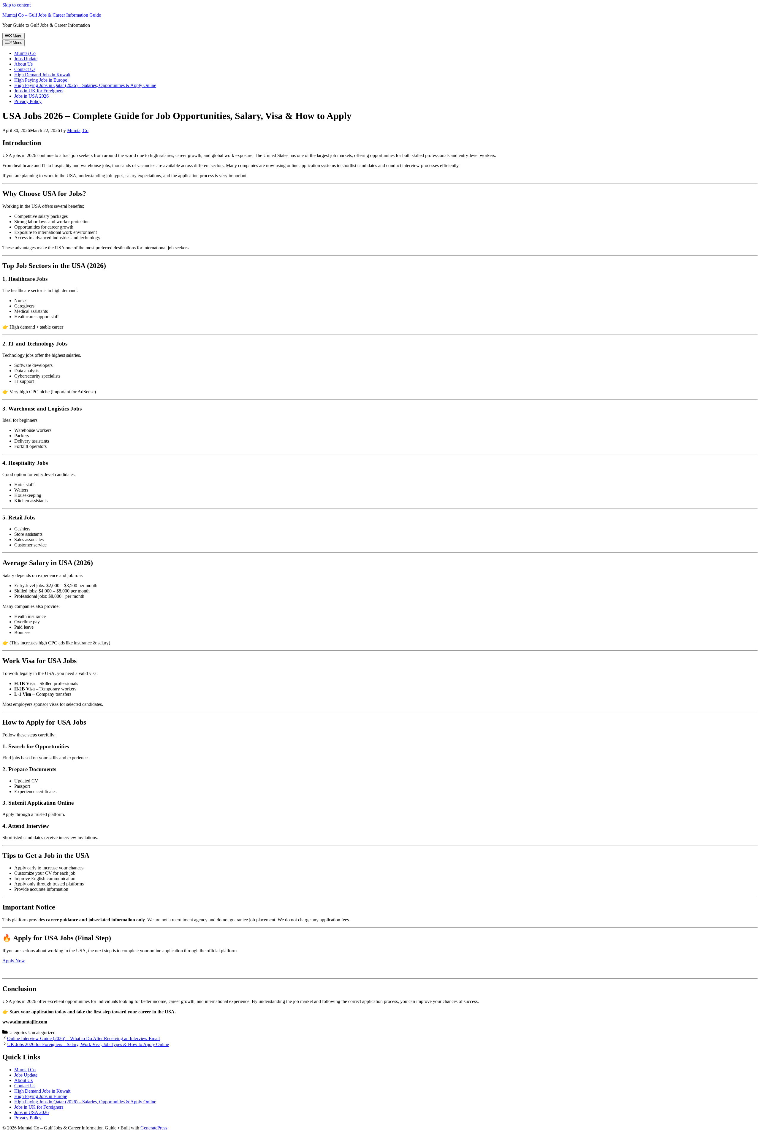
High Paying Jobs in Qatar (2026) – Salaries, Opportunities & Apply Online (85, 85)
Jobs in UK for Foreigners (38, 90)
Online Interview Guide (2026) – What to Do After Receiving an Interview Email (83, 1038)
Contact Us (24, 69)
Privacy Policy (28, 101)
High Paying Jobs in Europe (40, 80)
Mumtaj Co (25, 53)
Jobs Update (25, 58)
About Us (23, 63)
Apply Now (13, 960)
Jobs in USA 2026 (31, 96)
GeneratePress (153, 1127)
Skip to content (16, 4)
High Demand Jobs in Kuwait (42, 74)
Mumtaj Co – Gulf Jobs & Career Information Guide (51, 15)
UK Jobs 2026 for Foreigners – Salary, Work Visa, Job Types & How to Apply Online (88, 1044)
